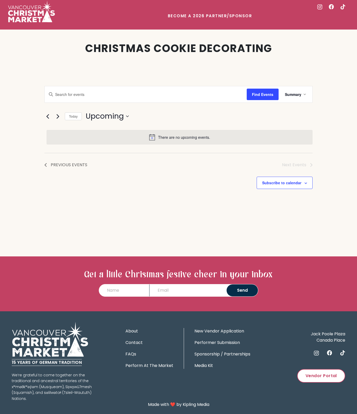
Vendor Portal (321, 376)
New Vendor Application (219, 331)
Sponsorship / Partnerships (222, 354)
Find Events (262, 94)
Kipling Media (196, 404)
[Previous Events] (47, 116)
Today (73, 116)
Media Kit (203, 366)
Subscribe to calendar (281, 182)
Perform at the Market (149, 366)
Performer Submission (217, 343)
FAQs (130, 354)
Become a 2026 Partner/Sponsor (210, 16)
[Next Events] (58, 116)
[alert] (180, 137)
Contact (134, 343)
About (131, 331)
